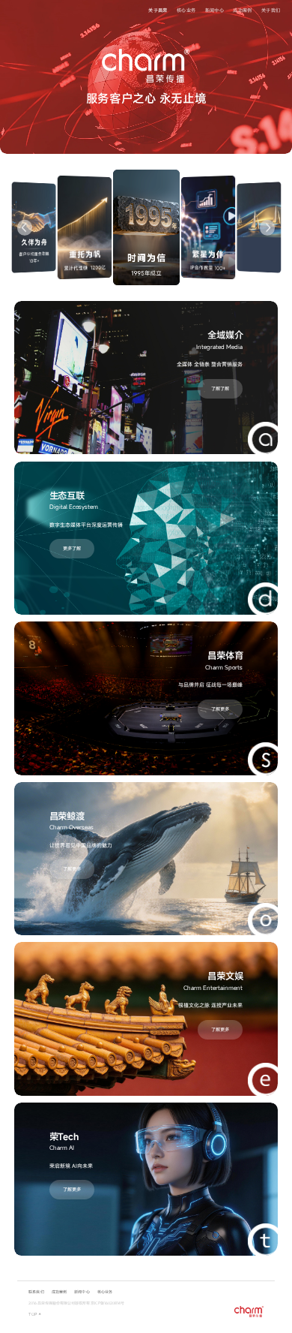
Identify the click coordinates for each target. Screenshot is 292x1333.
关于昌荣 (157, 10)
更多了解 (72, 548)
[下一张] (267, 227)
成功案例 (242, 10)
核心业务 (186, 10)
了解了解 (220, 388)
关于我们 (270, 10)
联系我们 (35, 1291)
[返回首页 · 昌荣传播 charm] (249, 1311)
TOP (34, 1314)
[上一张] (24, 227)
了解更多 (220, 709)
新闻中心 (214, 10)
